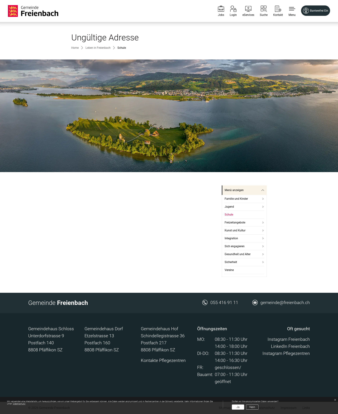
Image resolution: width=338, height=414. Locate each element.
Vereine (229, 270)
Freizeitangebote (235, 222)
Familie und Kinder (236, 198)
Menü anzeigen (234, 190)
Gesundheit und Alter (238, 254)
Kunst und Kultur (235, 230)
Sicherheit (231, 262)
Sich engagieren (235, 246)
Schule (233, 216)
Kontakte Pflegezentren (163, 360)
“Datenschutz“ (19, 404)
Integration (231, 238)
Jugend (229, 206)
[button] (289, 11)
